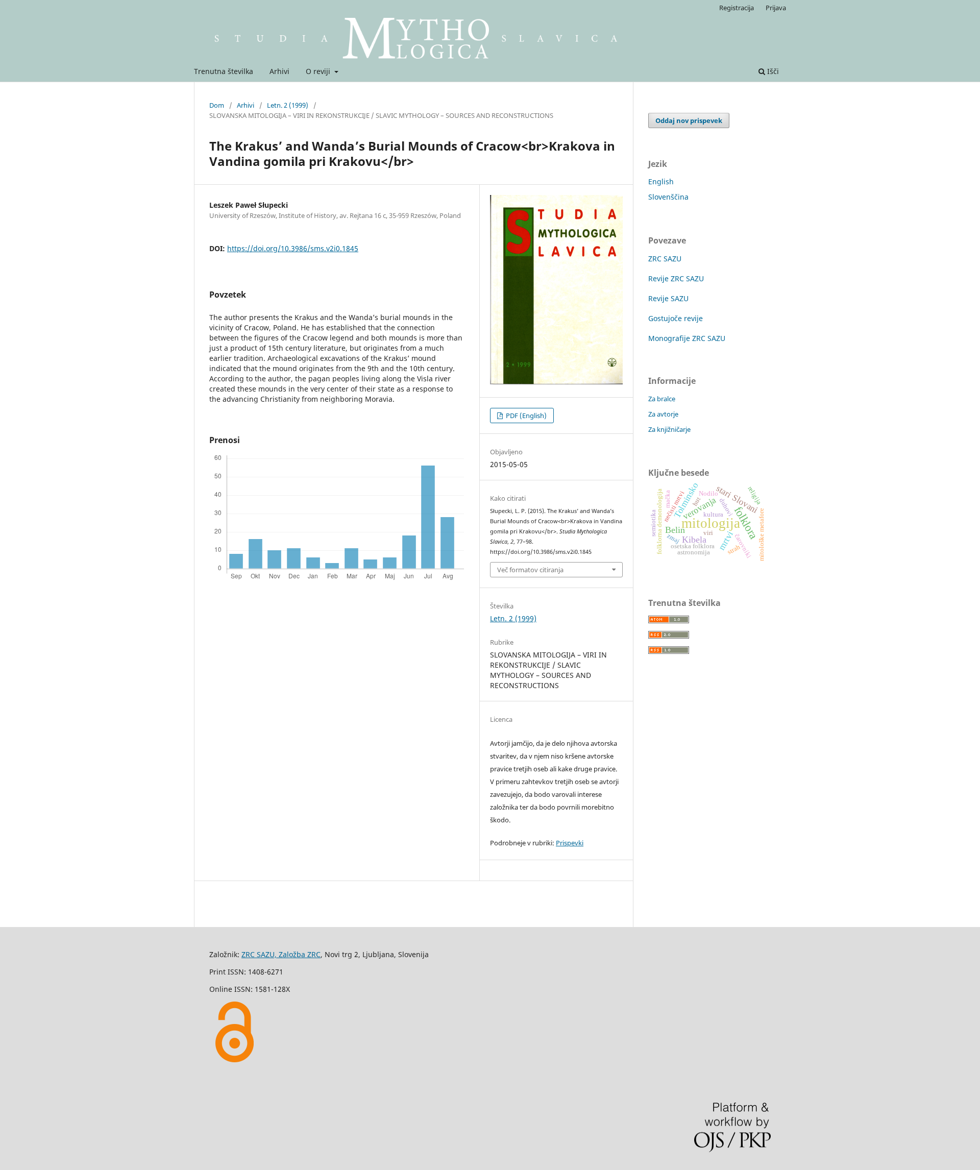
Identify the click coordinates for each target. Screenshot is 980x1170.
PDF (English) (525, 415)
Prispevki (569, 842)
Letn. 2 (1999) (287, 105)
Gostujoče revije (675, 318)
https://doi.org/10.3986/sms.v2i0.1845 (292, 248)
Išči (772, 71)
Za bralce (661, 398)
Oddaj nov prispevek (688, 120)
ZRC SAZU (664, 258)
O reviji (319, 71)
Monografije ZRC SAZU (686, 338)
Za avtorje (663, 414)
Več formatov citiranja (530, 569)
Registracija (736, 7)
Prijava (776, 7)
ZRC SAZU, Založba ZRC (281, 954)
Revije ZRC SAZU (676, 278)
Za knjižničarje (669, 429)
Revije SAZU (668, 298)
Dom (216, 105)
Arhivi (279, 71)
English (661, 181)
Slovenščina (668, 197)
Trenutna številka (223, 71)
